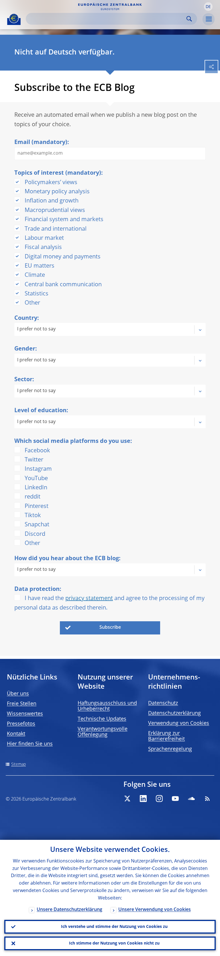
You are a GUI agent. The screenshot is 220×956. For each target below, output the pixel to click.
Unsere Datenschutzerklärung (69, 910)
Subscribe (110, 627)
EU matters (39, 266)
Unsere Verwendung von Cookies (154, 910)
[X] (127, 798)
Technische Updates (102, 719)
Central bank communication (63, 285)
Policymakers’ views (51, 183)
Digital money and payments (63, 257)
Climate (35, 275)
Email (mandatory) (40, 142)
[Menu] (209, 19)
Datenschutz (163, 703)
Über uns (18, 693)
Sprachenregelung (170, 749)
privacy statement (89, 598)
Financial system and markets (64, 220)
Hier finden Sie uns (30, 744)
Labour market (44, 238)
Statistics (36, 294)
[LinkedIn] (143, 798)
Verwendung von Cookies (178, 723)
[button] (208, 6)
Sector (23, 380)
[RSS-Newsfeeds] (207, 798)
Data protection (37, 589)
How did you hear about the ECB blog (66, 559)
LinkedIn (36, 488)
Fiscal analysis (43, 247)
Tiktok (33, 516)
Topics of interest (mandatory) (57, 173)
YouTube (36, 479)
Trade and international (56, 229)
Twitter (34, 460)
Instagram (38, 469)
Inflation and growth (51, 201)
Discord (35, 534)
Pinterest (36, 506)
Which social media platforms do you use (72, 441)
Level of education (40, 411)
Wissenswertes (25, 713)
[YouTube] (175, 798)
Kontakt (16, 734)
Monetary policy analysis (57, 192)
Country (25, 318)
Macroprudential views (55, 210)
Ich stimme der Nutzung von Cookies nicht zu (114, 943)
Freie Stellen (21, 703)
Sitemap (18, 764)
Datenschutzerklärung (174, 713)
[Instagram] (159, 798)
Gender (24, 349)
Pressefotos (21, 724)
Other (32, 303)
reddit (32, 497)
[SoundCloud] (191, 798)
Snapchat (37, 525)
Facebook (37, 451)
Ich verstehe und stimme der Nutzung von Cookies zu (114, 927)
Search (189, 19)
